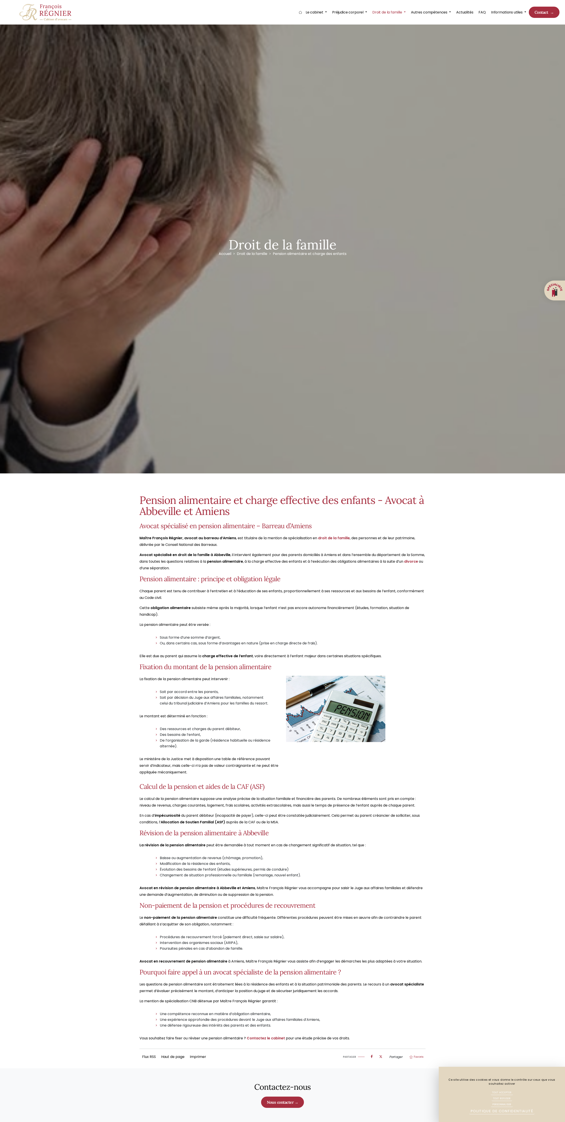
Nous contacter (280, 1102)
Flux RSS (149, 1056)
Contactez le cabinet (266, 1038)
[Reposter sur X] (380, 1055)
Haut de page (173, 1056)
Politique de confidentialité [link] (502, 1111)
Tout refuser (502, 1098)
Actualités (464, 12)
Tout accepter (501, 1092)
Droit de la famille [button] (387, 12)
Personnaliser (501, 1104)
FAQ (482, 12)
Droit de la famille (252, 253)
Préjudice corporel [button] (348, 12)
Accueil (300, 12)
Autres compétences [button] (429, 12)
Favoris (419, 1057)
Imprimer (198, 1056)
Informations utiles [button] (507, 12)
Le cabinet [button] (315, 12)
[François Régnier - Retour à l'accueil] (46, 12)
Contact (542, 12)
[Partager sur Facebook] (371, 1055)
